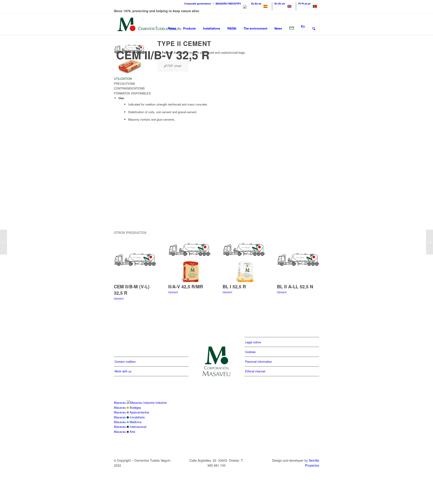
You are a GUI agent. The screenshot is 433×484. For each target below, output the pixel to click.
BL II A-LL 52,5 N (295, 286)
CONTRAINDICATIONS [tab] (129, 88)
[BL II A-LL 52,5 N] (298, 261)
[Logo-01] (149, 24)
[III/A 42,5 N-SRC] (3, 242)
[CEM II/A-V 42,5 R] (429, 242)
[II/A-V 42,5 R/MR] (189, 261)
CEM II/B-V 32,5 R (163, 55)
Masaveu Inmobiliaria (129, 417)
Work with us (123, 371)
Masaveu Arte (124, 431)
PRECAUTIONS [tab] (124, 83)
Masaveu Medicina (127, 422)
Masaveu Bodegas (127, 407)
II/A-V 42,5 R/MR (185, 286)
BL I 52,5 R (234, 286)
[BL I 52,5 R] (244, 261)
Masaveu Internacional (130, 426)
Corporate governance (197, 3)
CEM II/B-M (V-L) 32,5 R (132, 289)
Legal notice (253, 342)
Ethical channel (255, 371)
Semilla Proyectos (312, 462)
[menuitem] (197, 3)
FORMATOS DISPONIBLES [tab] (132, 93)
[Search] (314, 24)
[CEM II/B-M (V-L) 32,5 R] (135, 261)
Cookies (250, 352)
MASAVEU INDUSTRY (228, 3)
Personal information (258, 361)
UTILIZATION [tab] (123, 78)
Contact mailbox (125, 361)
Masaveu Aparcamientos (131, 412)
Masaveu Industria (140, 402)
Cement (118, 298)
